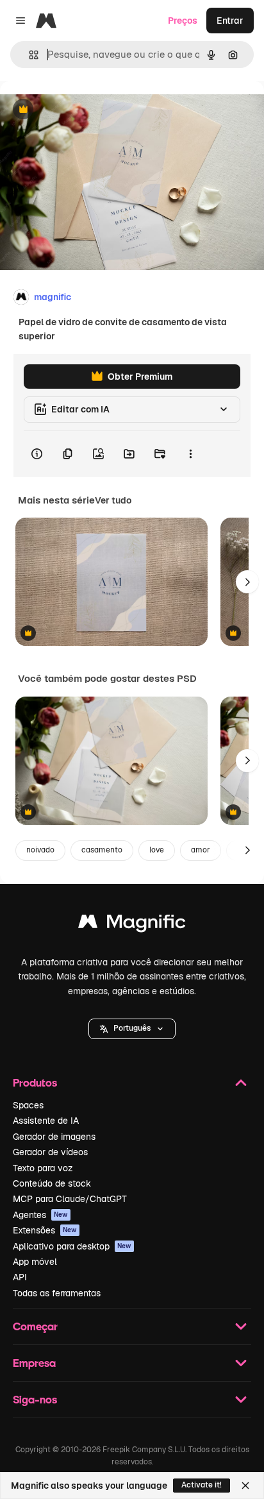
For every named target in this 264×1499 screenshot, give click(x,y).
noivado (40, 850)
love (156, 850)
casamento (101, 850)
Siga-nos (35, 1399)
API (20, 1277)
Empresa (34, 1362)
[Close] (245, 1485)
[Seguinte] (247, 582)
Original (82, 110)
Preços (182, 20)
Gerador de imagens (54, 1136)
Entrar (230, 20)
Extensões (45, 1230)
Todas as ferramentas (57, 1293)
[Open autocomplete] (28, 55)
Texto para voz (43, 1168)
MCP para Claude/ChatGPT (70, 1199)
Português (132, 1028)
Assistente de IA (46, 1120)
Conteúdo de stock (52, 1183)
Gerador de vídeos (50, 1152)
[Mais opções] (190, 454)
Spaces (28, 1105)
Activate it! (201, 1485)
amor (200, 850)
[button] (132, 1029)
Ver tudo (113, 500)
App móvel (35, 1261)
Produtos (35, 1082)
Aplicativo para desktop (72, 1246)
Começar (35, 1326)
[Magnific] (132, 925)
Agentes (40, 1215)
